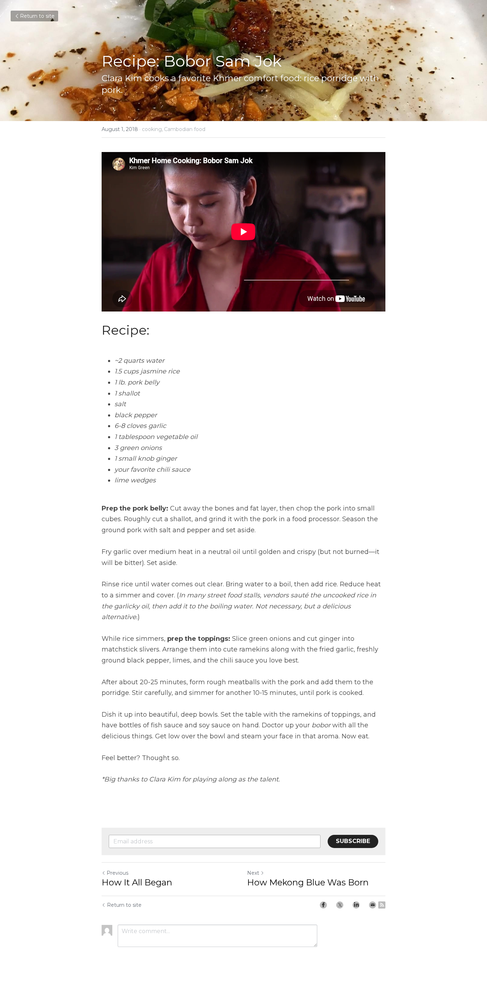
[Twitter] (339, 905)
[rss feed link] (381, 905)
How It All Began (137, 882)
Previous (117, 873)
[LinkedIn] (356, 905)
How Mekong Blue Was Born (308, 882)
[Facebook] (323, 905)
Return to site (37, 16)
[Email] (372, 905)
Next (253, 873)
